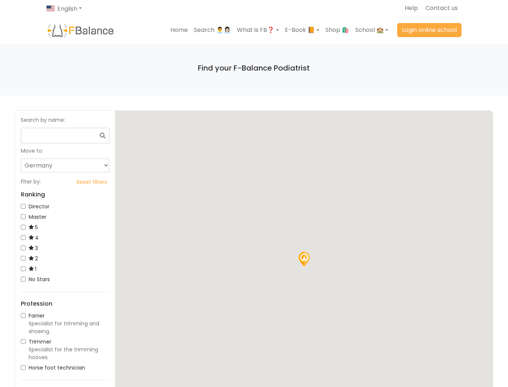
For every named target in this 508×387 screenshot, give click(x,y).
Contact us (441, 8)
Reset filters (92, 182)
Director (39, 206)
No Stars (39, 279)
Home (179, 30)
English (67, 8)
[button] (258, 30)
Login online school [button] (429, 30)
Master (37, 217)
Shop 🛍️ (337, 30)
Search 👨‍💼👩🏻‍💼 (212, 30)
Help (411, 8)
